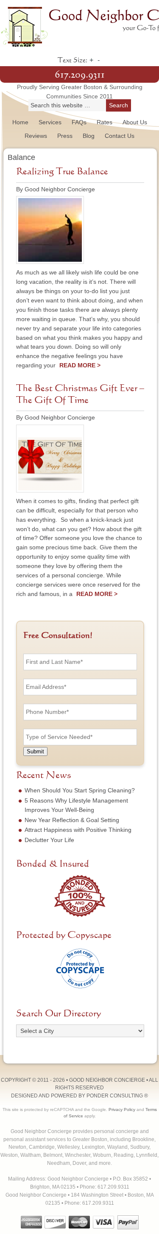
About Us (135, 122)
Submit (35, 751)
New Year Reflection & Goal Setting (72, 820)
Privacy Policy (122, 1109)
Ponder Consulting (114, 1096)
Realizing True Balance (62, 171)
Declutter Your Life (49, 840)
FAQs (79, 122)
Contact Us (119, 135)
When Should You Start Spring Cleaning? (80, 790)
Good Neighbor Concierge (79, 25)
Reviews (36, 135)
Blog (89, 135)
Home (20, 122)
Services (50, 122)
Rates (104, 122)
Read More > (79, 365)
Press (65, 135)
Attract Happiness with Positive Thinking (78, 829)
